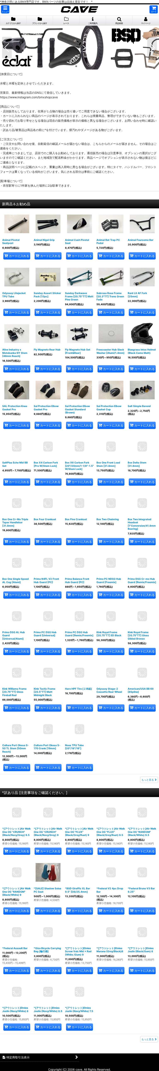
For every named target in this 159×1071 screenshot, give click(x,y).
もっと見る (147, 779)
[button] (5, 9)
